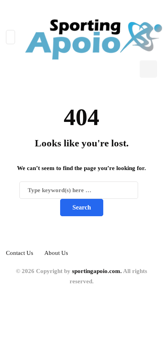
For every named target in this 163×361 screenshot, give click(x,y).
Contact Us (19, 253)
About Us (56, 253)
